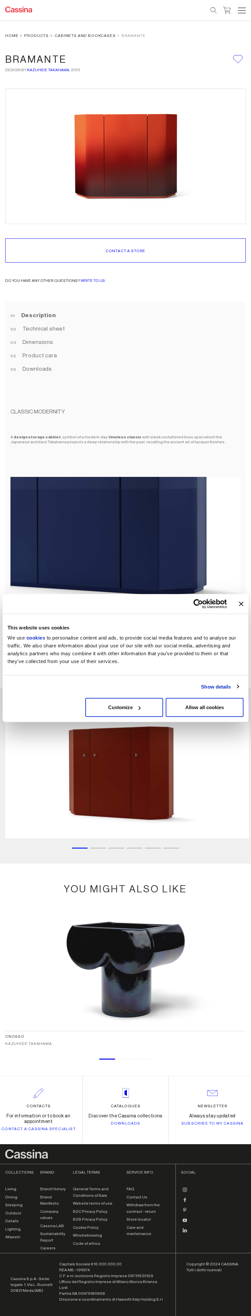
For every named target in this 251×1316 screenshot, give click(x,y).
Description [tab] (38, 315)
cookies (35, 638)
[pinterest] (185, 1212)
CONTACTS (38, 1106)
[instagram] (185, 1192)
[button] (241, 10)
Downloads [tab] (36, 369)
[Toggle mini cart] (227, 9)
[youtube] (185, 1223)
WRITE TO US (93, 281)
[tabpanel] (125, 528)
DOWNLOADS (126, 1123)
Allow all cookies (204, 707)
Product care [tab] (39, 355)
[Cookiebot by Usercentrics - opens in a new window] (198, 604)
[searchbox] (214, 10)
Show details (216, 686)
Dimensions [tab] (37, 342)
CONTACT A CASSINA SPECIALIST (38, 1129)
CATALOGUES (126, 1106)
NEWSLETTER (212, 1106)
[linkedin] (185, 1233)
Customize (120, 707)
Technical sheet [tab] (43, 329)
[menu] (242, 10)
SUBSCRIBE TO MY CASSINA (212, 1123)
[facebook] (185, 1202)
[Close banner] (241, 603)
